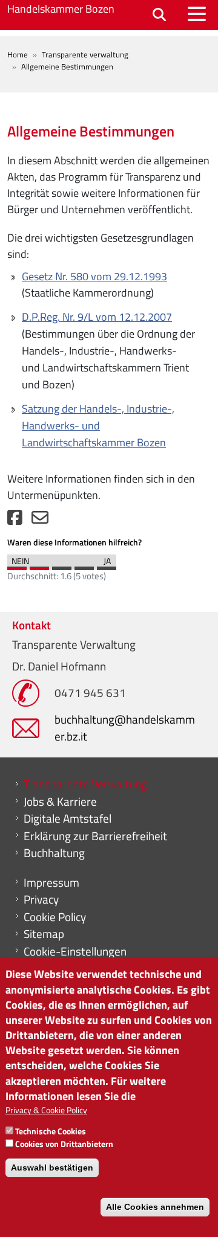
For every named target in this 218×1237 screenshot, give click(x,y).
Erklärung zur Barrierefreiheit (95, 835)
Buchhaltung (54, 852)
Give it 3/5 (61, 565)
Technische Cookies (50, 1131)
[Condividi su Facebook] (14, 520)
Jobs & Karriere (60, 801)
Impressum (51, 882)
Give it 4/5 (84, 565)
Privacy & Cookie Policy (46, 1110)
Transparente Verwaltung (85, 784)
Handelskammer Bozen (60, 9)
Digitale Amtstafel (67, 818)
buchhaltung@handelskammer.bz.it (124, 727)
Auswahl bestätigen (52, 1167)
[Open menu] (197, 14)
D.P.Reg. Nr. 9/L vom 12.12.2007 (97, 317)
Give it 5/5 (106, 565)
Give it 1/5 (17, 565)
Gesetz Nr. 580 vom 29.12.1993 (94, 276)
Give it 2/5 (39, 565)
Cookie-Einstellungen (75, 951)
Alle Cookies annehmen (155, 1207)
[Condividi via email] (39, 520)
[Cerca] (159, 15)
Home (17, 54)
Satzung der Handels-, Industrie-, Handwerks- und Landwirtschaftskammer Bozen (98, 425)
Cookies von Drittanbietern (64, 1143)
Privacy (41, 899)
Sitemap (44, 933)
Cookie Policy (55, 916)
